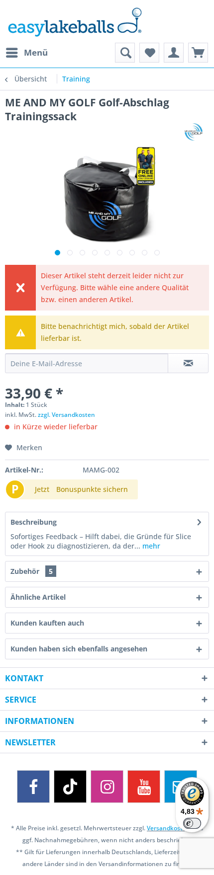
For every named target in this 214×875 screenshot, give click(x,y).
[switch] (192, 823)
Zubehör (31, 571)
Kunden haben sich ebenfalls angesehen (78, 648)
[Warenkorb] (198, 53)
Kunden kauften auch (47, 623)
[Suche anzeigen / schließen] (125, 53)
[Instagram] (107, 786)
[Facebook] (33, 786)
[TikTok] (70, 786)
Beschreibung (33, 522)
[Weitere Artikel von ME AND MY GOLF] (194, 132)
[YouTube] (144, 786)
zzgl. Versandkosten (66, 414)
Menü (36, 52)
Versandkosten (168, 828)
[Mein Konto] (174, 53)
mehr (150, 546)
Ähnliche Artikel (38, 597)
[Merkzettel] (149, 53)
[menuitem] (26, 53)
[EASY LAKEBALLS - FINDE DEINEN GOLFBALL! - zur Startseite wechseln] (107, 21)
